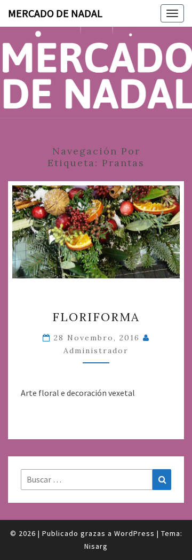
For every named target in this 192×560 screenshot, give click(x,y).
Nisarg (96, 546)
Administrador (96, 350)
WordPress (134, 533)
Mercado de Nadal (55, 13)
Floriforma (96, 316)
